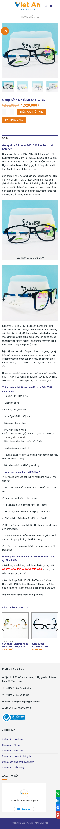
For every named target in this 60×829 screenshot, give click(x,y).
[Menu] (56, 5)
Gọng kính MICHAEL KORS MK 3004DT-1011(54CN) (15, 645)
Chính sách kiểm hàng (13, 767)
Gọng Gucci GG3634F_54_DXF (39, 645)
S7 (38, 16)
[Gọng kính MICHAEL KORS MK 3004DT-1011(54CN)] (15, 626)
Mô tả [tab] (5, 138)
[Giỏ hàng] (50, 6)
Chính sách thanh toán (13, 750)
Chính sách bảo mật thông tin (16, 756)
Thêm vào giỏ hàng (31, 111)
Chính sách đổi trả (11, 745)
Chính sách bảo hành (12, 739)
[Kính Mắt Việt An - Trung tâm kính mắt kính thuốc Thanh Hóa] (27, 6)
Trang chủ (27, 16)
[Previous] (7, 50)
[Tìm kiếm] (46, 6)
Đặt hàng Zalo (14, 120)
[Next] (53, 50)
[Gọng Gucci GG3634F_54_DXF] (45, 626)
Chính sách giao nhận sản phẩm (18, 762)
